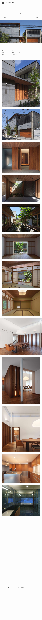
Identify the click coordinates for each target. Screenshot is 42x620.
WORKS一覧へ (21, 587)
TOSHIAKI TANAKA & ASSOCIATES (22, 617)
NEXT (37, 17)
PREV (5, 17)
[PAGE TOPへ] (38, 618)
